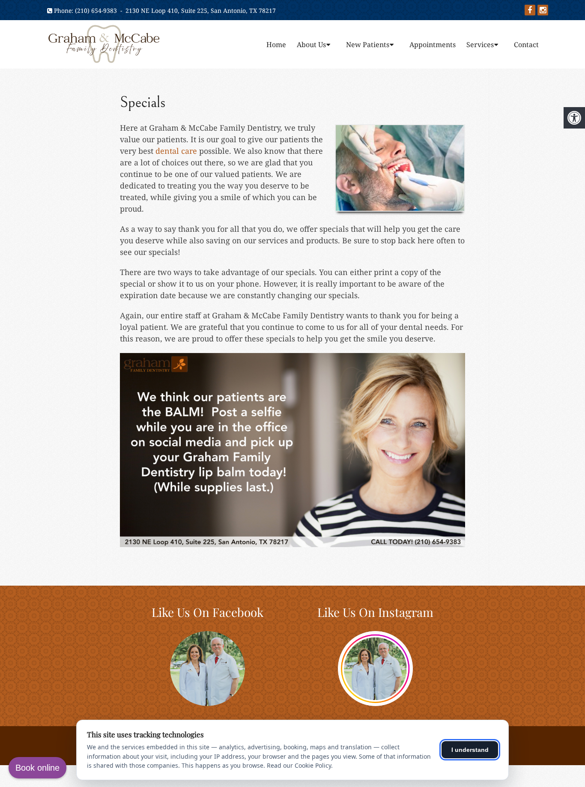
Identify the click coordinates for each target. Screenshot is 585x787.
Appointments (432, 44)
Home (276, 44)
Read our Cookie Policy (299, 765)
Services (480, 44)
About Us (311, 44)
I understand (470, 749)
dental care (176, 151)
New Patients (367, 44)
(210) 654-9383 (96, 10)
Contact (526, 44)
